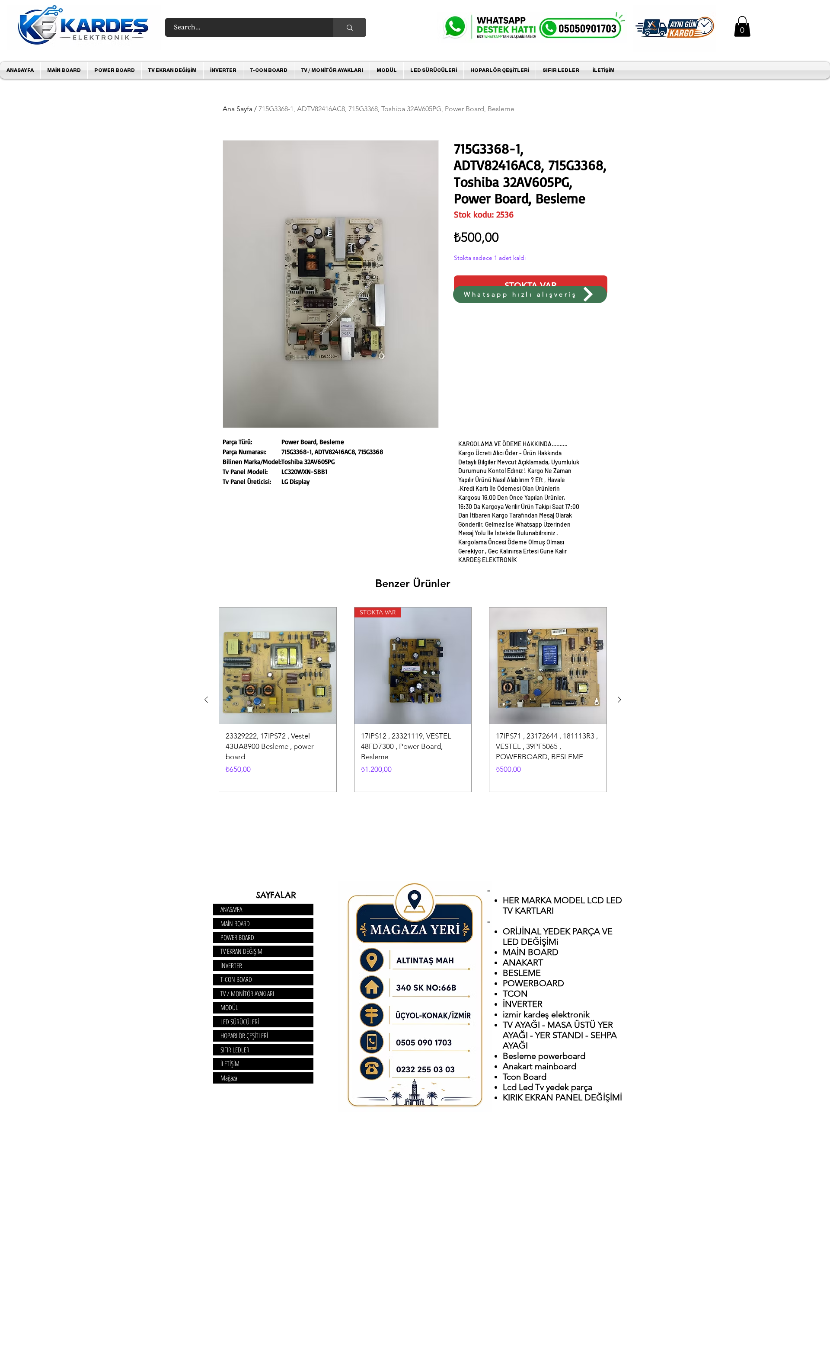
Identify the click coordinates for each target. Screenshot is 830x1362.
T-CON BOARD (236, 979)
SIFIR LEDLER (234, 1050)
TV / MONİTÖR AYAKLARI (247, 993)
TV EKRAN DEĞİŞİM (241, 951)
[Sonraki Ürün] (619, 699)
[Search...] (349, 27)
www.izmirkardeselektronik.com (346, 307)
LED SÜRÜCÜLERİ (239, 1021)
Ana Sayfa (237, 109)
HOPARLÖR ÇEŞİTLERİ (244, 1035)
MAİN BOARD (235, 923)
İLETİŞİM (229, 1063)
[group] (413, 700)
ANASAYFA (231, 909)
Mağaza (228, 1078)
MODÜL (229, 1007)
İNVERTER (231, 965)
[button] (742, 26)
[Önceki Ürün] (206, 699)
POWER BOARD (237, 937)
